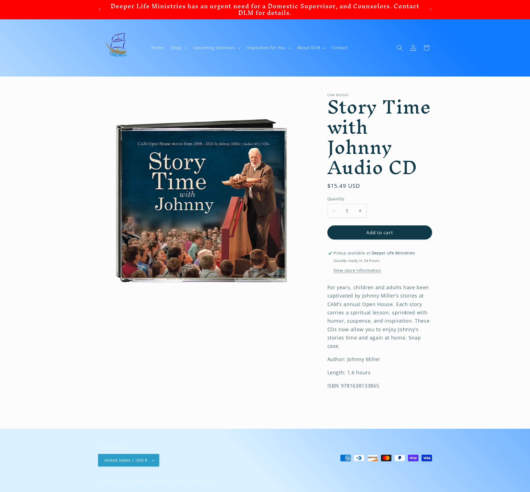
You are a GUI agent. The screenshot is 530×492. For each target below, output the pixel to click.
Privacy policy (204, 481)
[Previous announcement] (100, 9)
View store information (357, 270)
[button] (178, 47)
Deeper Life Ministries (132, 481)
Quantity (335, 198)
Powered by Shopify (169, 481)
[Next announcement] (431, 9)
